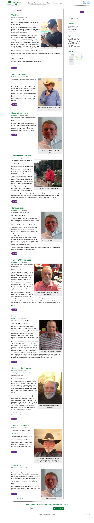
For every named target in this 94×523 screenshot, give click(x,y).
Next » (21, 498)
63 (17, 498)
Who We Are (31, 3)
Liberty (14, 315)
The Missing (16, 15)
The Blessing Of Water (21, 155)
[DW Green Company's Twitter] (88, 3)
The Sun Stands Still (20, 425)
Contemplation (17, 207)
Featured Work (71, 31)
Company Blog (71, 26)
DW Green (15, 17)
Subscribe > (58, 508)
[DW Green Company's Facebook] (84, 3)
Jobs (61, 3)
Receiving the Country (21, 368)
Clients (42, 3)
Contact (54, 3)
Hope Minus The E (19, 112)
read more (14, 68)
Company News (72, 27)
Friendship (16, 465)
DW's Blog (16, 10)
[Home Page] (15, 6)
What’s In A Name (19, 74)
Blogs (48, 3)
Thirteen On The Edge (21, 259)
